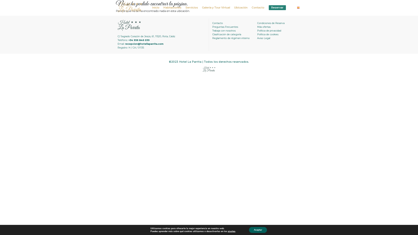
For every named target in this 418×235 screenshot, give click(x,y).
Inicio (155, 7)
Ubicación (241, 7)
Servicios (191, 7)
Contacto (258, 7)
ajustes (231, 231)
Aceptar (258, 229)
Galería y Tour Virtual (216, 7)
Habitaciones (172, 7)
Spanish (299, 8)
